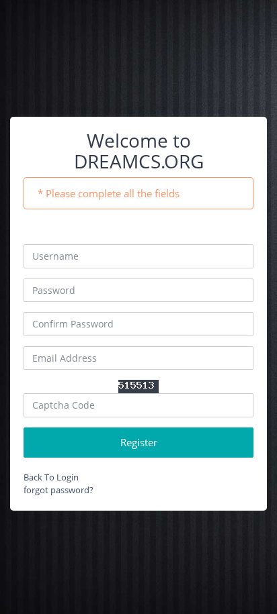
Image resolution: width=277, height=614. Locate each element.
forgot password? (58, 490)
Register (138, 442)
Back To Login (51, 477)
